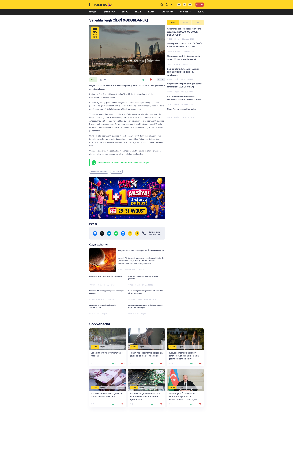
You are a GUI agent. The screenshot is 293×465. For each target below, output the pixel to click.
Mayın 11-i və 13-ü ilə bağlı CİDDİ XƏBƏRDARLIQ (141, 250)
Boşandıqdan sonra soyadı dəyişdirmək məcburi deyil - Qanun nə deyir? (145, 306)
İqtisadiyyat (109, 12)
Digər (176, 64)
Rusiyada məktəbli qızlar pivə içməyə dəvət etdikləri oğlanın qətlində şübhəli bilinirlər (183, 356)
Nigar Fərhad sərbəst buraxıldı (181, 109)
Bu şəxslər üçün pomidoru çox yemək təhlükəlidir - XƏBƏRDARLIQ (184, 85)
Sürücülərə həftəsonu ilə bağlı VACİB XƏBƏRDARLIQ (102, 306)
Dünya (201, 12)
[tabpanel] (185, 72)
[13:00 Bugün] (146, 339)
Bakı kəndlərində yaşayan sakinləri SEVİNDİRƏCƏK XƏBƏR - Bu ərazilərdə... (183, 72)
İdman (138, 12)
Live (201, 4)
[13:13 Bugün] (107, 339)
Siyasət (92, 12)
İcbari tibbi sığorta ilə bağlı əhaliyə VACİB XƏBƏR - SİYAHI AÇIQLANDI (146, 292)
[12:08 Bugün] (185, 379)
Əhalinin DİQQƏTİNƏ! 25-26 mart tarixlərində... (106, 276)
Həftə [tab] (185, 22)
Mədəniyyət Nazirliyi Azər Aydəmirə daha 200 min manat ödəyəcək (183, 57)
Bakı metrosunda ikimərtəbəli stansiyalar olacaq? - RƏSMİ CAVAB (184, 98)
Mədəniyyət (167, 12)
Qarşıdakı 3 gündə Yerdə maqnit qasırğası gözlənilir (143, 277)
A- (159, 79)
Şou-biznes (185, 12)
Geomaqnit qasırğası (99, 171)
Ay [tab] (198, 22)
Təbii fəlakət (116, 171)
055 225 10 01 (155, 235)
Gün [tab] (173, 22)
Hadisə (151, 12)
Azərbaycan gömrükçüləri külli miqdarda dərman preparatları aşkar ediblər (145, 396)
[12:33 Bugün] (107, 379)
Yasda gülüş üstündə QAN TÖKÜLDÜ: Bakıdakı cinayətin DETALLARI (184, 45)
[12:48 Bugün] (185, 339)
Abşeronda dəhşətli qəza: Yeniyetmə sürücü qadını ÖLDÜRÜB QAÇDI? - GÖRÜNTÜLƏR (184, 32)
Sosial (125, 12)
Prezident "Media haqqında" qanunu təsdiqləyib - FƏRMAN (107, 292)
